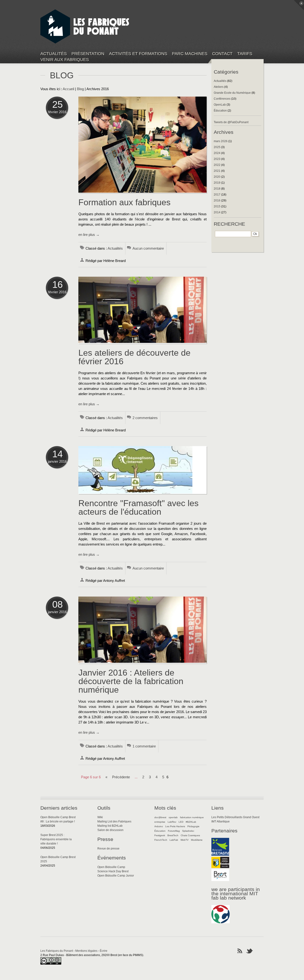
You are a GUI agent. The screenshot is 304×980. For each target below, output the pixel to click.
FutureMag (174, 831)
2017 (217, 194)
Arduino (158, 826)
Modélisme (197, 840)
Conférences (222, 98)
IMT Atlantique (220, 821)
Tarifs (244, 53)
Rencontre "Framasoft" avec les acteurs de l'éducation (138, 507)
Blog (80, 89)
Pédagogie (193, 826)
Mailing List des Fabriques (114, 821)
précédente (121, 777)
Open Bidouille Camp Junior (115, 875)
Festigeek (159, 835)
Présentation (87, 53)
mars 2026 (221, 141)
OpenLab (220, 104)
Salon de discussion (110, 830)
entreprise (159, 822)
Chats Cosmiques (190, 835)
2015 (217, 206)
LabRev (172, 822)
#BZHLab (191, 822)
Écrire (103, 950)
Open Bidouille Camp (111, 867)
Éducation (220, 110)
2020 (217, 176)
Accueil (68, 89)
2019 (217, 182)
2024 (217, 153)
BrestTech (172, 835)
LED (181, 822)
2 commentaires (145, 418)
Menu (299, 5)
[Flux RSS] (240, 950)
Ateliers (218, 87)
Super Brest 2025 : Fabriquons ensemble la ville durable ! (56, 839)
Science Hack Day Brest (112, 871)
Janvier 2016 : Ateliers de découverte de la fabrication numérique (130, 681)
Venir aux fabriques (64, 59)
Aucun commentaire (148, 248)
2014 (217, 212)
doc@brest (160, 817)
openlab (173, 817)
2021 (217, 171)
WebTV (184, 840)
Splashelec (188, 831)
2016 (217, 200)
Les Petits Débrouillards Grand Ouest (235, 817)
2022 (217, 165)
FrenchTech (160, 840)
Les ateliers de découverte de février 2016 (134, 357)
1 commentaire (144, 746)
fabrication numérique (192, 817)
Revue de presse (108, 848)
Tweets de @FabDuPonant (231, 122)
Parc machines (189, 53)
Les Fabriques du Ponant (56, 950)
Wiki (100, 817)
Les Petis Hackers (175, 826)
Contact (222, 53)
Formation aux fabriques (124, 202)
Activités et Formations (138, 53)
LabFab (174, 840)
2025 (217, 147)
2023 (217, 159)
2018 (217, 188)
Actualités (53, 53)
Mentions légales (86, 950)
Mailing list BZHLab (110, 825)
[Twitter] (249, 950)
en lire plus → (89, 235)
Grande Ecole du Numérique (232, 92)
